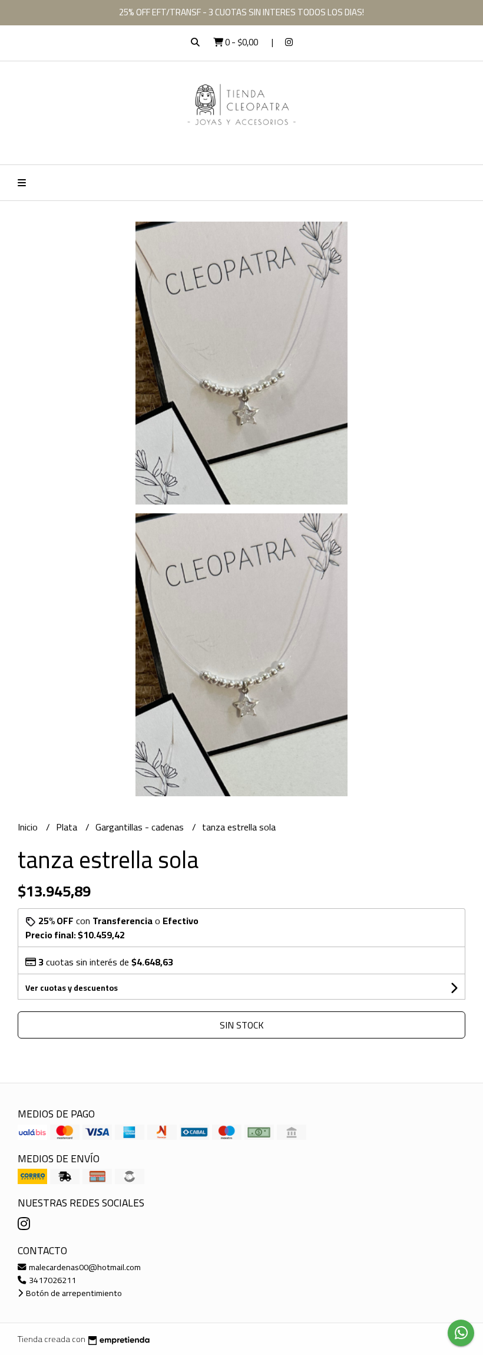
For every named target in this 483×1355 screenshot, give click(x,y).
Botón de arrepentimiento (73, 1293)
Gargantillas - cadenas (140, 827)
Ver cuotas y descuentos (71, 987)
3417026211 (51, 1280)
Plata (68, 827)
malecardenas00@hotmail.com (84, 1267)
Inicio (29, 827)
